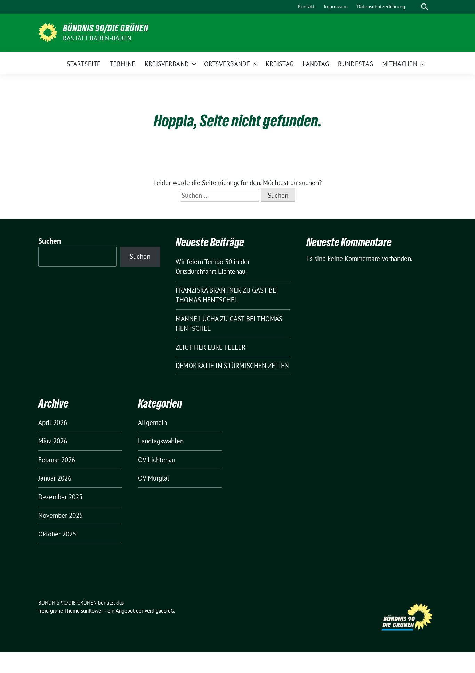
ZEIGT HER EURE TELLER (210, 347)
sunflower (92, 610)
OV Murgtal (153, 478)
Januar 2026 (54, 478)
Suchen (49, 241)
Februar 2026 (56, 459)
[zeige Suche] (424, 7)
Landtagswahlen (161, 441)
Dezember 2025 (60, 497)
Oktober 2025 (57, 534)
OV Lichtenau (156, 459)
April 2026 (52, 422)
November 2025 (60, 515)
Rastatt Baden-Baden (97, 38)
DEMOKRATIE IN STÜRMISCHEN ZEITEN (232, 365)
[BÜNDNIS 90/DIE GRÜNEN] (47, 32)
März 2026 (52, 441)
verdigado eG (159, 610)
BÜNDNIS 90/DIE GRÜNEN (105, 28)
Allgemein (152, 422)
